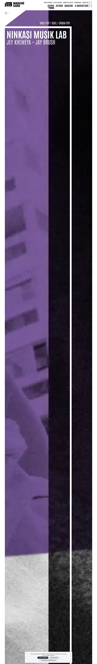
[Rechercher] (91, 2)
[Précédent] (7, 14)
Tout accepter (43, 657)
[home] (14, 4)
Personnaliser (54, 657)
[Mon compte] (91, 4)
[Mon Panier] (91, 6)
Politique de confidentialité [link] (48, 660)
